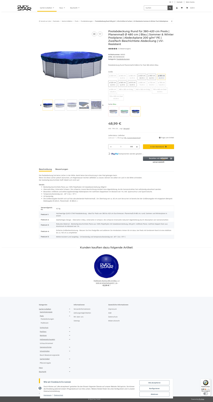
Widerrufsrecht (114, 321)
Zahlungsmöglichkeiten (82, 313)
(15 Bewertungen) (124, 49)
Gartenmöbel (45, 359)
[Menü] (209, 380)
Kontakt (179, 2)
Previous (41, 105)
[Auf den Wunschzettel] (100, 34)
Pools (42, 316)
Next (103, 105)
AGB (109, 313)
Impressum (48, 395)
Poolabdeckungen (123, 59)
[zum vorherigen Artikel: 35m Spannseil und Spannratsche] (172, 21)
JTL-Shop (201, 399)
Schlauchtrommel (46, 343)
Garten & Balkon (45, 309)
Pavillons (43, 332)
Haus (41, 368)
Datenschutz (58, 395)
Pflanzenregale (45, 363)
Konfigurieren (154, 388)
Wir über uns (78, 317)
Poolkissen (44, 323)
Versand (126, 128)
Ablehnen (154, 394)
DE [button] (170, 2)
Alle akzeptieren (154, 383)
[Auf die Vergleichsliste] (94, 34)
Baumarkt (42, 372)
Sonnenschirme (45, 347)
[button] (176, 8)
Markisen (43, 335)
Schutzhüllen (45, 351)
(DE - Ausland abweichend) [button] (132, 138)
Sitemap (77, 321)
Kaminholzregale (46, 312)
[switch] (205, 393)
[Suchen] (170, 7)
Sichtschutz (44, 328)
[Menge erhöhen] (136, 146)
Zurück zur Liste (45, 21)
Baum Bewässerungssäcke (49, 355)
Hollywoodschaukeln (47, 339)
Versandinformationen (82, 309)
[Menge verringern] (110, 146)
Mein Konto (190, 2)
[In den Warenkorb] (40, 28)
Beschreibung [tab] (45, 169)
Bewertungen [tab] (61, 169)
